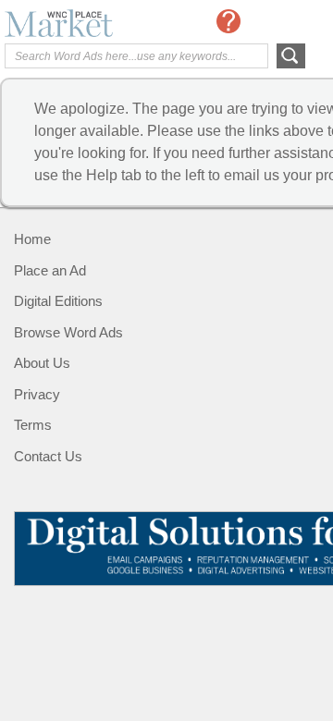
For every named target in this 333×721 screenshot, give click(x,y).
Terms (33, 425)
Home (32, 239)
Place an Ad (50, 270)
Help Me (228, 21)
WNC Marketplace (79, 23)
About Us (42, 363)
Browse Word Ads (68, 332)
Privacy (37, 394)
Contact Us (48, 456)
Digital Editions (58, 301)
